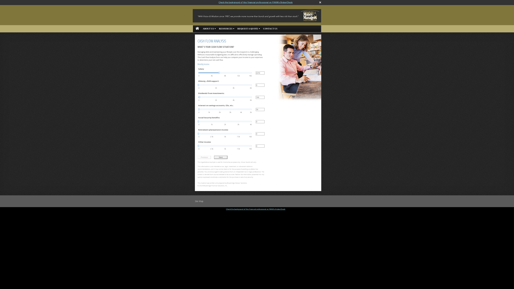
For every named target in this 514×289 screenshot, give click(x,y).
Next (221, 157)
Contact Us (270, 29)
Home (197, 28)
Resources (225, 29)
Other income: (204, 142)
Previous (204, 157)
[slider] (225, 72)
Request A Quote (247, 29)
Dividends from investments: (211, 93)
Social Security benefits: (209, 117)
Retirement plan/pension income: (213, 130)
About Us (208, 29)
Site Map (199, 201)
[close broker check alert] (320, 2)
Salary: (201, 69)
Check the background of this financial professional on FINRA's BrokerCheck (256, 2)
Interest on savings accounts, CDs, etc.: (216, 105)
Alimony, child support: (208, 81)
